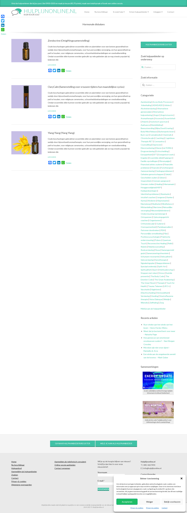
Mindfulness (167, 204)
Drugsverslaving (148, 151)
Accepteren (127, 502)
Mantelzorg (145, 204)
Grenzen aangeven (161, 181)
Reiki (170, 243)
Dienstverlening (147, 148)
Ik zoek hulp (118, 12)
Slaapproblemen (163, 263)
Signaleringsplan (148, 263)
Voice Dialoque (155, 299)
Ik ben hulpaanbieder (138, 12)
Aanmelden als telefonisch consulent (70, 461)
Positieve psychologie (150, 237)
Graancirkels (146, 181)
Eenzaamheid (146, 154)
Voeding (154, 296)
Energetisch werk (165, 154)
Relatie (144, 247)
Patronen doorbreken (150, 230)
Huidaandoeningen (149, 191)
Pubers (158, 240)
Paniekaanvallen (164, 227)
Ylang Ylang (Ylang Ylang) (61, 132)
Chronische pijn (147, 138)
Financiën (155, 168)
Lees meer (52, 65)
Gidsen (162, 177)
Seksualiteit (166, 256)
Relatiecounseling (156, 247)
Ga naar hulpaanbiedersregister (72, 443)
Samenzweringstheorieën (158, 253)
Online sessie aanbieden (64, 465)
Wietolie (144, 302)
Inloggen (157, 12)
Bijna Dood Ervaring (164, 128)
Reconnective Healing (157, 243)
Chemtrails (167, 135)
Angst (156, 115)
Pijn (165, 233)
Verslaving (145, 296)
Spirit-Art (162, 266)
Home (86, 12)
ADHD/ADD (157, 105)
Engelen (144, 158)
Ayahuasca (145, 125)
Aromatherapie (147, 118)
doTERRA (167, 148)
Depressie (156, 145)
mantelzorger (160, 214)
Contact (164, 508)
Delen (68, 71)
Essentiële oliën (156, 158)
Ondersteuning (147, 214)
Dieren (159, 148)
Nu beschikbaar (101, 12)
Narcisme (158, 207)
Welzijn (167, 299)
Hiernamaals (169, 184)
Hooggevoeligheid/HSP (151, 187)
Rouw (157, 250)
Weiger (149, 502)
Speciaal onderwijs (148, 266)
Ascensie (159, 118)
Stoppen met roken (149, 273)
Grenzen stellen (147, 184)
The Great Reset (148, 283)
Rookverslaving (147, 250)
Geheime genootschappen (152, 174)
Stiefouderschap (166, 270)
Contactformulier (148, 474)
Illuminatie (165, 194)
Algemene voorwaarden (21, 485)
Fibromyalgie (164, 161)
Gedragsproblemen (164, 171)
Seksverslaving (147, 260)
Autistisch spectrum (159, 122)
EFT (155, 154)
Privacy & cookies (136, 508)
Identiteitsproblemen (150, 194)
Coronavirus (159, 141)
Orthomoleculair (148, 224)
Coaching (160, 138)
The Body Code (157, 276)
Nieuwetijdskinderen (160, 210)
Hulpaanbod (16, 468)
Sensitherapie (161, 260)
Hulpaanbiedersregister (159, 44)
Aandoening (146, 102)
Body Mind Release (149, 131)
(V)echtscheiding (148, 293)
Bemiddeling (156, 125)
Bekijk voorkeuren (172, 502)
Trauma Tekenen (155, 286)
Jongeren (161, 197)
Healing (159, 184)
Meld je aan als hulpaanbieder (153, 308)
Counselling (146, 145)
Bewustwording (147, 128)
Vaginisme (155, 289)
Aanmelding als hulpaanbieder (24, 471)
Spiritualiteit (146, 270)
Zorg (162, 302)
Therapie (161, 283)
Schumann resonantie (150, 256)
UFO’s (166, 286)
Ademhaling (146, 105)
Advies (167, 105)
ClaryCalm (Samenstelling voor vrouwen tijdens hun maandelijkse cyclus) (86, 86)
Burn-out (145, 135)
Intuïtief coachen (148, 197)
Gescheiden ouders (149, 177)
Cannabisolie (155, 135)
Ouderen (160, 224)
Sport (155, 270)
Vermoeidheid (163, 293)
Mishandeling (146, 207)
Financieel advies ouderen (152, 164)
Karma (143, 200)
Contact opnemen (62, 468)
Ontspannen (146, 217)
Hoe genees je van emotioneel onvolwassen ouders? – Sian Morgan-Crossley (159, 341)
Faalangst (168, 158)
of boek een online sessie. (112, 3)
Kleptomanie (162, 200)
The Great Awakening (163, 279)
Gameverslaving (147, 171)
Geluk (167, 174)
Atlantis (145, 122)
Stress (161, 273)
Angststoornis (167, 115)
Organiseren (154, 220)
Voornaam (102, 472)
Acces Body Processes (162, 102)
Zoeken (14, 475)
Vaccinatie (145, 289)
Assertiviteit (169, 118)
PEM (163, 230)
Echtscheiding (162, 151)
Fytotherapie (166, 168)
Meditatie (156, 204)
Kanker (170, 197)
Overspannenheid (148, 227)
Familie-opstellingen (149, 161)
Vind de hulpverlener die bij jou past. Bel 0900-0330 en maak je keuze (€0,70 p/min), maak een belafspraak (55, 3)
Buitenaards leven (166, 131)
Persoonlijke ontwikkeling (152, 233)
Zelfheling (153, 302)
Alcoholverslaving (148, 108)
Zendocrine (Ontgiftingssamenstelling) (69, 40)
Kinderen (152, 200)
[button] (181, 478)
